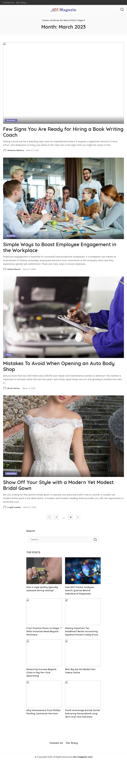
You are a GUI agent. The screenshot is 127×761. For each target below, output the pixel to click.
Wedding (11, 473)
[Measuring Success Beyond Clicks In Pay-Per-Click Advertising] (44, 652)
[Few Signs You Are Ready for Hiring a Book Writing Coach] (63, 83)
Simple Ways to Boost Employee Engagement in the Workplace (59, 247)
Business (11, 120)
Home (45, 20)
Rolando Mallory (15, 150)
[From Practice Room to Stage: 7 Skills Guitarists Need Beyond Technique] (44, 611)
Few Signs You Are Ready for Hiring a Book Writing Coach (63, 132)
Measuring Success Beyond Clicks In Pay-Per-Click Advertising (41, 672)
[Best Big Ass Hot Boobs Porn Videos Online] (83, 652)
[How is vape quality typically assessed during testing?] (44, 570)
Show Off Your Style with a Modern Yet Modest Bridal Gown (58, 485)
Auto (9, 355)
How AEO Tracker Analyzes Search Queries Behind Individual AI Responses (79, 590)
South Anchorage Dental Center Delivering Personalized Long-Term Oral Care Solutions (82, 713)
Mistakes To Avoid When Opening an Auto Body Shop (59, 366)
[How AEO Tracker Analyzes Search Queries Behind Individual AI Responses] (83, 570)
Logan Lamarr (14, 507)
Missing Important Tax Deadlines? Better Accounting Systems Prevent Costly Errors (81, 631)
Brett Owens (13, 388)
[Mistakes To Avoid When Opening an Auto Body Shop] (63, 317)
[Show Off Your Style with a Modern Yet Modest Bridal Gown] (63, 436)
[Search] (122, 9)
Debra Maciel (14, 269)
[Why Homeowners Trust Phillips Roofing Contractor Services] (44, 694)
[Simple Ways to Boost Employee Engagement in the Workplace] (63, 198)
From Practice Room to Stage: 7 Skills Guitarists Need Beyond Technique (43, 631)
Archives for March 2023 (63, 20)
